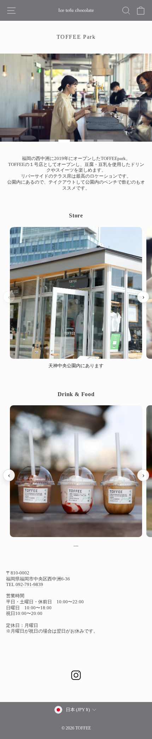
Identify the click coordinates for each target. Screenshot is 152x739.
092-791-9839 (29, 584)
